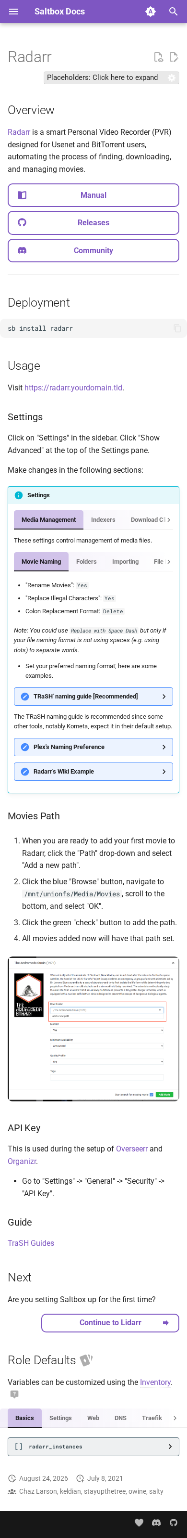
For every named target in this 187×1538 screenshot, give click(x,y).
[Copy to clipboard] (177, 328)
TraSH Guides (31, 1243)
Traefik (152, 1418)
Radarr (19, 132)
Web (93, 1418)
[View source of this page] (158, 57)
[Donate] (139, 1523)
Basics (24, 1418)
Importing (125, 561)
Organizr (22, 1161)
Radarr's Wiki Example (64, 771)
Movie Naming (41, 561)
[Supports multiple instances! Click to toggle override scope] (86, 1360)
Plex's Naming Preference (69, 746)
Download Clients (154, 519)
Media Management (49, 519)
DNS (121, 1418)
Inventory (155, 1382)
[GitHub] (173, 1522)
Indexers (103, 519)
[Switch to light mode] (150, 11)
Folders (86, 561)
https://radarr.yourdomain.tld (73, 387)
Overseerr (132, 1148)
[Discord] (156, 1522)
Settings (60, 1418)
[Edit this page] (173, 57)
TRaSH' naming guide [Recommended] (86, 696)
